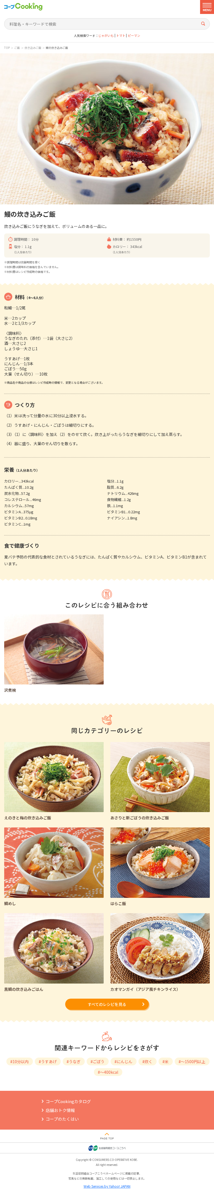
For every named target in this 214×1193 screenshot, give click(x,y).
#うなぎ (74, 1061)
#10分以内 (19, 1061)
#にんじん (123, 1061)
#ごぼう (97, 1061)
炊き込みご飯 (33, 47)
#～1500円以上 (192, 1061)
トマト (120, 35)
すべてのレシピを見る (107, 1004)
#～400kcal (108, 1072)
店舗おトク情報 (60, 1110)
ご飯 (17, 47)
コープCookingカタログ (68, 1101)
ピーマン (134, 35)
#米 (165, 1061)
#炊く (147, 1061)
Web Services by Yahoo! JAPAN (107, 1186)
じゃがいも (106, 35)
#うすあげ (48, 1061)
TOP (7, 47)
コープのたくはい (62, 1119)
